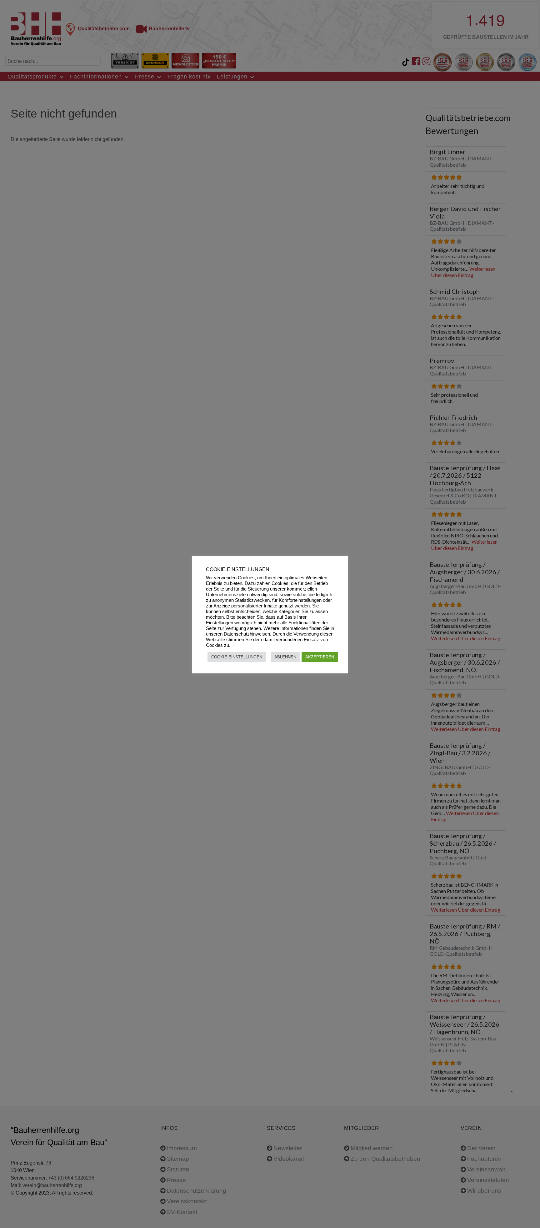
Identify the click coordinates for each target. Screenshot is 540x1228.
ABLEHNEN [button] (285, 657)
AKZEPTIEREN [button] (319, 657)
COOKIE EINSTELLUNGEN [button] (236, 657)
